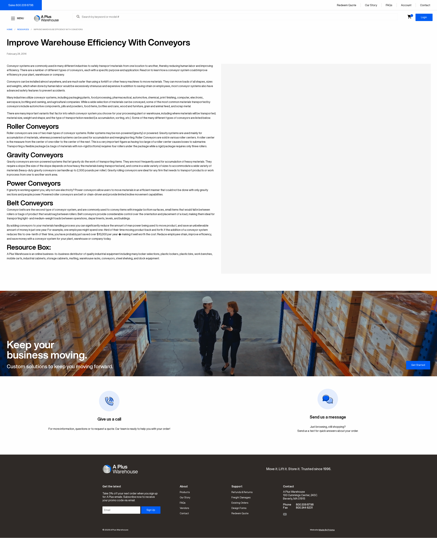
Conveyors (13, 81)
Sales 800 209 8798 (20, 5)
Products (185, 492)
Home (9, 29)
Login (424, 17)
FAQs (389, 5)
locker (142, 254)
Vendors (184, 508)
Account (406, 5)
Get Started (418, 365)
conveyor (40, 97)
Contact (425, 5)
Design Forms (238, 508)
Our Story (371, 5)
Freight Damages (240, 497)
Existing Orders (239, 503)
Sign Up (150, 510)
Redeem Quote (346, 5)
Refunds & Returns (241, 492)
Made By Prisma (327, 530)
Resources (23, 29)
